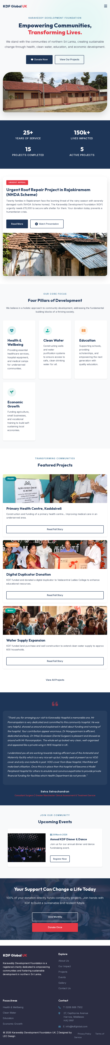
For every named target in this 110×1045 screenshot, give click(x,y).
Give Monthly (55, 916)
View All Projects (55, 679)
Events (62, 977)
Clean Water (9, 1012)
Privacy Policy (84, 1034)
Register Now (60, 859)
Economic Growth (12, 1023)
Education (8, 1018)
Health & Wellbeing (13, 1007)
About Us (63, 960)
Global (15, 6)
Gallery (62, 982)
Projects (62, 971)
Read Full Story (55, 529)
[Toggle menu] (105, 6)
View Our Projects (69, 59)
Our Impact (64, 966)
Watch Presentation (49, 224)
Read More (17, 223)
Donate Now (41, 59)
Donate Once (55, 927)
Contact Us (64, 988)
